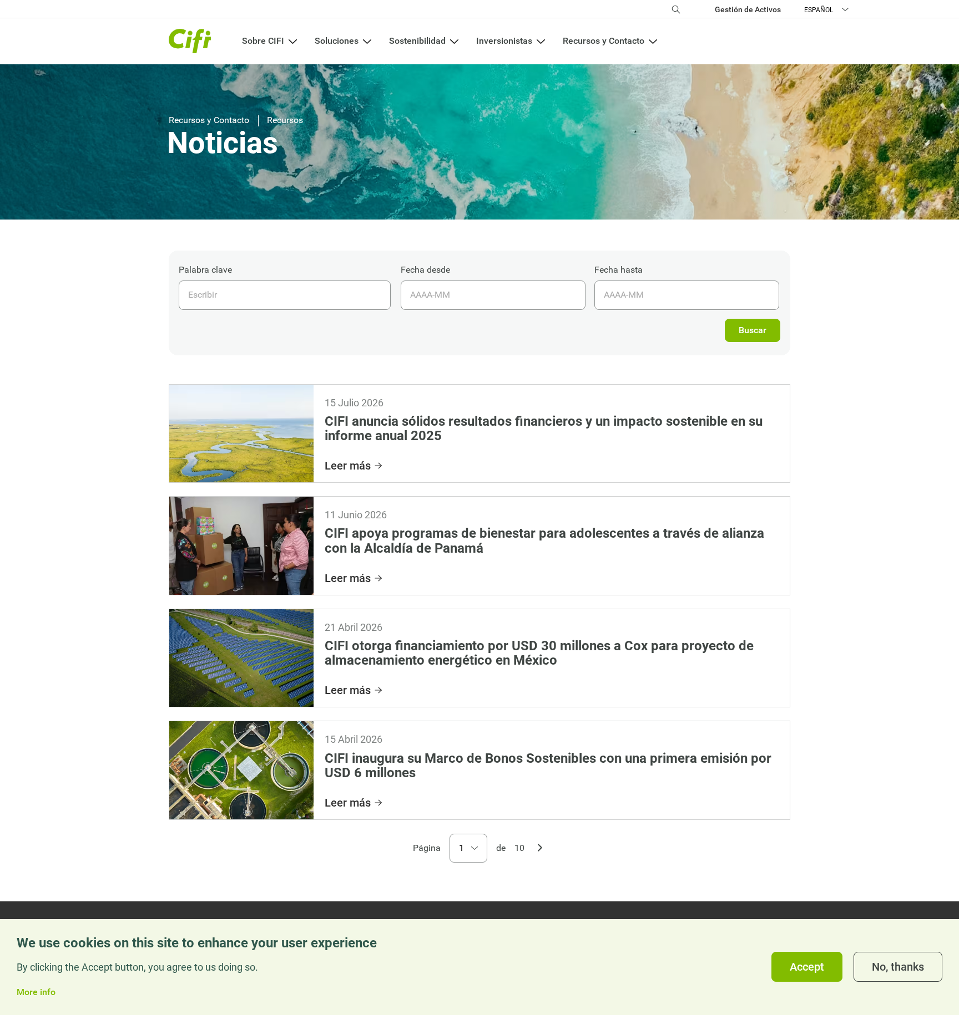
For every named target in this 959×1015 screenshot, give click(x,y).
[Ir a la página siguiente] (540, 846)
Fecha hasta (618, 269)
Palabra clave (205, 269)
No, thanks (898, 967)
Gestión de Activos (748, 9)
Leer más (348, 465)
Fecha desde (425, 269)
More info (36, 992)
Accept (807, 967)
